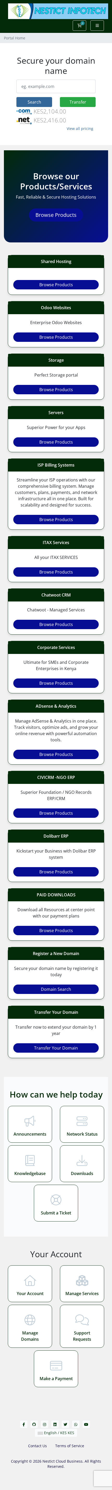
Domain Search (56, 989)
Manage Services (82, 1293)
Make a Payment (56, 1378)
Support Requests (82, 1336)
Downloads (82, 1173)
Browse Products (56, 214)
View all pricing (80, 128)
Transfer (78, 102)
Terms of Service (69, 1445)
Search (34, 102)
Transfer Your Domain (56, 1048)
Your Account (30, 1293)
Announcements (30, 1134)
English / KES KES (58, 1432)
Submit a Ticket (56, 1213)
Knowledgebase (30, 1173)
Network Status (82, 1134)
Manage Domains (30, 1336)
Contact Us (37, 1445)
